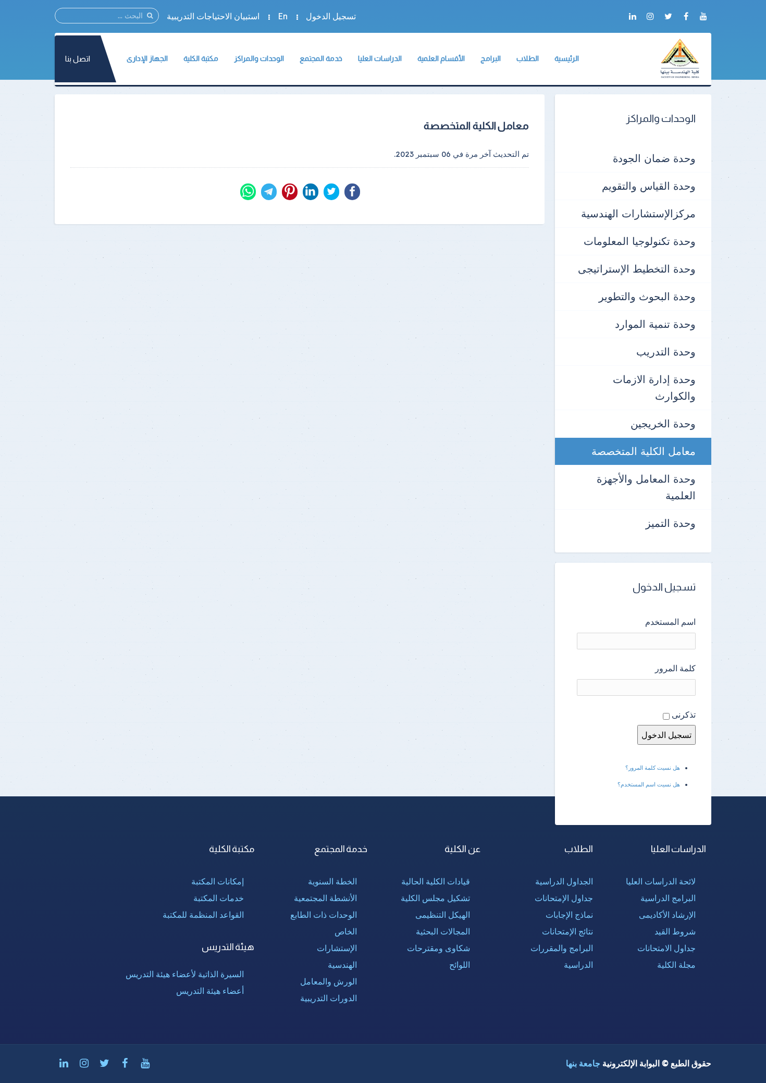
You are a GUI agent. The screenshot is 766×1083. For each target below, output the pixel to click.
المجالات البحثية (443, 931)
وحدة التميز (671, 523)
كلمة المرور (675, 668)
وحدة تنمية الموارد (655, 323)
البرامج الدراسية (668, 898)
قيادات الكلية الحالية (435, 881)
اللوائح (459, 964)
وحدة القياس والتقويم (649, 185)
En (283, 16)
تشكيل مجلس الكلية (435, 898)
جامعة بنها (583, 1063)
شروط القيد (675, 931)
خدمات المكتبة (218, 898)
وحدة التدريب (666, 351)
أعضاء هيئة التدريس (210, 991)
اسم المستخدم (670, 622)
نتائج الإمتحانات (567, 931)
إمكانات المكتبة (217, 881)
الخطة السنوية (332, 881)
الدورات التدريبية (328, 998)
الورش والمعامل (328, 981)
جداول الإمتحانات (564, 898)
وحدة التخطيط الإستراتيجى (637, 268)
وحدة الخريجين (663, 423)
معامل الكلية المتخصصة (643, 451)
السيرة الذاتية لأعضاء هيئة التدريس (185, 974)
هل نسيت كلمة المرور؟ (652, 767)
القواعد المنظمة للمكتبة (203, 914)
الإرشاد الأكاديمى (667, 914)
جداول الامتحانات (666, 948)
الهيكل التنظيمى (442, 914)
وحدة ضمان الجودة (654, 158)
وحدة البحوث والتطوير (647, 296)
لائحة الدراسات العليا (661, 881)
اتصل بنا (77, 58)
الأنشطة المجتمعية (325, 898)
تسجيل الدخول (331, 16)
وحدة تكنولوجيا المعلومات (640, 241)
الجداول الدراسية (564, 881)
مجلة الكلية (676, 964)
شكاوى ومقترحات (438, 948)
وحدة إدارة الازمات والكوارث (654, 387)
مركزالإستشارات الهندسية (638, 213)
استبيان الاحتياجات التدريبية (213, 16)
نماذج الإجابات (569, 914)
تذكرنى (684, 714)
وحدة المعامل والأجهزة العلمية (646, 487)
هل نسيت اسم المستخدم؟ (648, 784)
